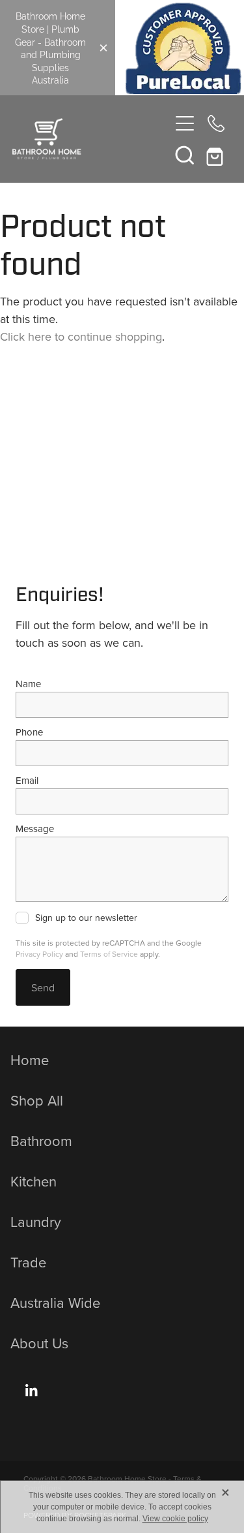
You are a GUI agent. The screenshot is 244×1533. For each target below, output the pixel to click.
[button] (184, 154)
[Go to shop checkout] (216, 154)
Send (43, 987)
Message (35, 828)
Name (28, 684)
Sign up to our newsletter (86, 918)
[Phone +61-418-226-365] (216, 123)
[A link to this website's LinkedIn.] (31, 1390)
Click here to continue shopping (81, 336)
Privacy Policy (39, 953)
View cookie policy (175, 1518)
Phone (29, 732)
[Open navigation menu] (184, 123)
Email (27, 780)
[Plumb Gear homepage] (91, 139)
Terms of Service (109, 953)
